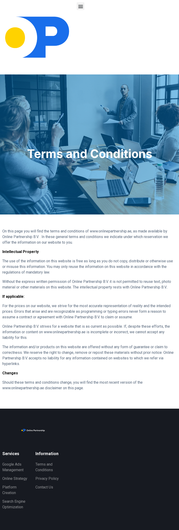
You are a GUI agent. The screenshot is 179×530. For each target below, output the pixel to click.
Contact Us (44, 487)
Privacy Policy (47, 478)
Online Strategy (14, 478)
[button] (80, 6)
